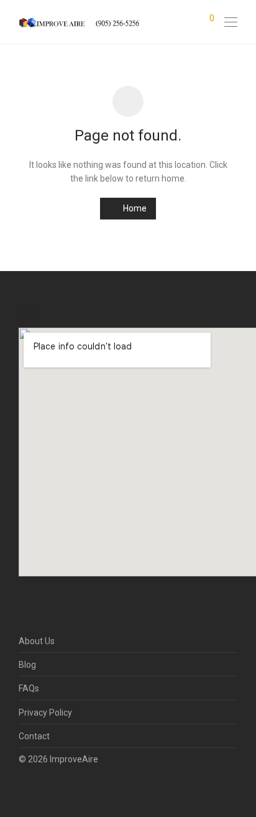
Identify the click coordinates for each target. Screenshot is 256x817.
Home (134, 208)
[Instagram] (41, 788)
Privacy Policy (45, 713)
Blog (27, 665)
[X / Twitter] (61, 788)
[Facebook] (22, 788)
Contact (34, 736)
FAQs (29, 688)
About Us (37, 641)
